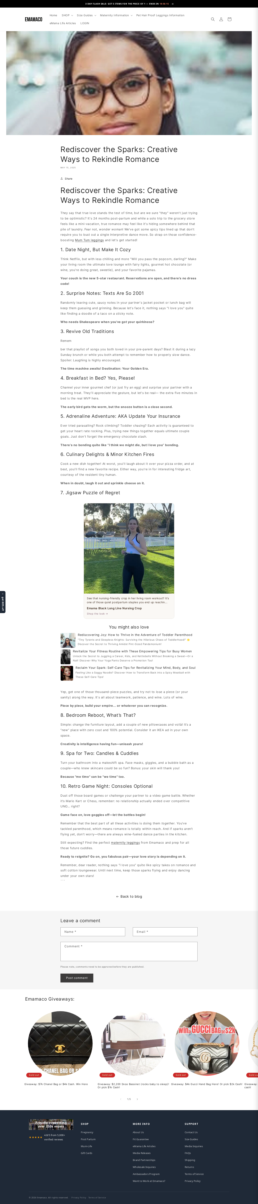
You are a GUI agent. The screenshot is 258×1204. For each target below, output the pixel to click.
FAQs (188, 1153)
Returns (189, 1167)
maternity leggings (125, 842)
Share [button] (69, 178)
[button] (67, 15)
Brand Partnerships (144, 1160)
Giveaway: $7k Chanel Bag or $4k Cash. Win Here (56, 1084)
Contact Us (191, 1132)
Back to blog (131, 896)
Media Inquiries (194, 1146)
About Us (138, 1132)
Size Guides (191, 1139)
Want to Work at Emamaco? (149, 1181)
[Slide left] (121, 1099)
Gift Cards (86, 1153)
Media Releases (142, 1153)
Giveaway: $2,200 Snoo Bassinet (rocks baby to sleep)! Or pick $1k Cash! (133, 1086)
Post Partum (88, 1139)
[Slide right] (137, 1099)
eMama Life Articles (144, 1146)
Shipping (190, 1160)
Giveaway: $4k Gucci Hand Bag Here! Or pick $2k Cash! (207, 1084)
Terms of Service (194, 1174)
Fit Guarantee (141, 1139)
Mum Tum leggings (89, 240)
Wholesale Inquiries (144, 1167)
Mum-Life (86, 1146)
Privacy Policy (193, 1181)
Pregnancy (87, 1132)
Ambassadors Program (146, 1174)
